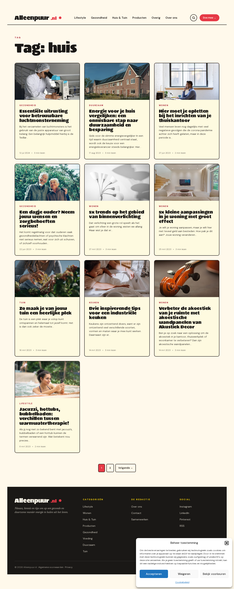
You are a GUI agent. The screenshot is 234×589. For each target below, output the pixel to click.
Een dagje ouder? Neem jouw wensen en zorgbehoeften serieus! (46, 218)
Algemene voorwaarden (50, 567)
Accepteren (154, 574)
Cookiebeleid (182, 582)
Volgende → (125, 467)
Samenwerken (139, 519)
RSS (182, 525)
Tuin (85, 551)
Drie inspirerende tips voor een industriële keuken (114, 313)
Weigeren (184, 574)
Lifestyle (80, 17)
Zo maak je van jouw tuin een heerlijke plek (45, 310)
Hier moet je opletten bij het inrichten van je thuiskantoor (185, 116)
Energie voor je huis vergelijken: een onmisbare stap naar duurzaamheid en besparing (113, 120)
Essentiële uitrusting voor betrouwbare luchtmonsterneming (44, 116)
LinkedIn (184, 513)
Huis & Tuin (119, 17)
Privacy (69, 567)
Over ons (171, 17)
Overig (156, 17)
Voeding (88, 538)
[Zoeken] (193, 17)
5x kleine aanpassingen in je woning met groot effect (186, 216)
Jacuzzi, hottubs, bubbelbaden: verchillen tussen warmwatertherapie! (44, 416)
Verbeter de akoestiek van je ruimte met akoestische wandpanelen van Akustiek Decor (185, 317)
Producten (139, 17)
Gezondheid (99, 17)
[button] (227, 543)
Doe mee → (209, 17)
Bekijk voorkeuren (214, 574)
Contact (136, 513)
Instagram (186, 506)
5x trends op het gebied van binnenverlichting (116, 214)
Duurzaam (89, 545)
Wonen (87, 513)
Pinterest (185, 519)
